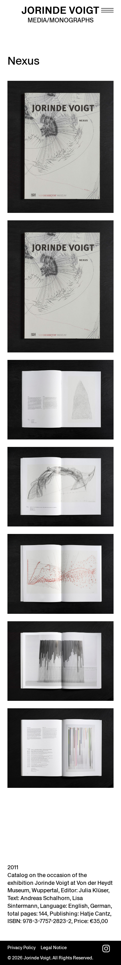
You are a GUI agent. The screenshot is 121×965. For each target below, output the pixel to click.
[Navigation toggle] (107, 10)
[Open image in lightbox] (60, 147)
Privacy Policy (21, 947)
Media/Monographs (61, 20)
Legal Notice (54, 947)
